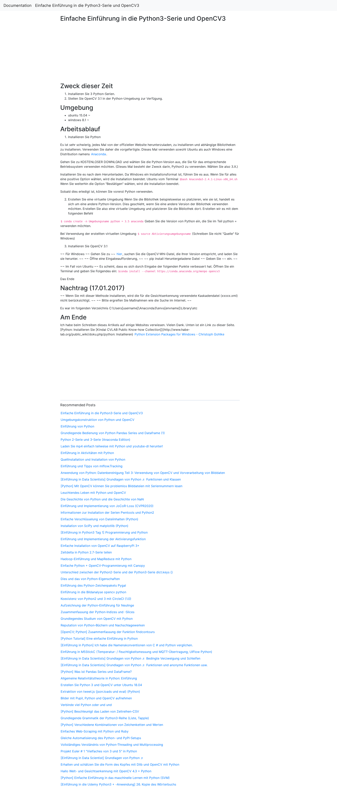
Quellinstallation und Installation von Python (93, 459)
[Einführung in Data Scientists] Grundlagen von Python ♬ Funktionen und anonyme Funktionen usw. (134, 665)
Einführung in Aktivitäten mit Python (87, 453)
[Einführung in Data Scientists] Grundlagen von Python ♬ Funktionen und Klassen (121, 479)
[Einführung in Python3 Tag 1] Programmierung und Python (104, 532)
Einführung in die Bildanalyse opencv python (93, 592)
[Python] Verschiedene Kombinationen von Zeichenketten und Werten (112, 725)
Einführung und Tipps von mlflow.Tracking (91, 466)
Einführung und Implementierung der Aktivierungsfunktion (103, 539)
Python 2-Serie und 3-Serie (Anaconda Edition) (95, 440)
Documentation (18, 5)
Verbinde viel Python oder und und (86, 705)
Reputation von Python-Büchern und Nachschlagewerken (103, 625)
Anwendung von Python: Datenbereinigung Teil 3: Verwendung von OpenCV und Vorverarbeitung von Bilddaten (143, 473)
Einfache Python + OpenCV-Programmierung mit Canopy (103, 565)
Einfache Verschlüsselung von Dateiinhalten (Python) (99, 519)
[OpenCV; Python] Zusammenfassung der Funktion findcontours (108, 632)
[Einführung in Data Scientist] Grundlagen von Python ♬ (102, 758)
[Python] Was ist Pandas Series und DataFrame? (96, 672)
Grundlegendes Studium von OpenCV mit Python (97, 619)
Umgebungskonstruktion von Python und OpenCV (97, 420)
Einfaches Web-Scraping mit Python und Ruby (95, 731)
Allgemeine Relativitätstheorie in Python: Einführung (99, 678)
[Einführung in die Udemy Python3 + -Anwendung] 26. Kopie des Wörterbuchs (118, 784)
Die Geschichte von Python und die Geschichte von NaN (102, 499)
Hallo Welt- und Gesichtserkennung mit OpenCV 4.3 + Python (106, 771)
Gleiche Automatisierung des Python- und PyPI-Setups (101, 738)
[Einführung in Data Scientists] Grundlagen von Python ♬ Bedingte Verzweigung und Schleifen (130, 658)
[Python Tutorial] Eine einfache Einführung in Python (99, 638)
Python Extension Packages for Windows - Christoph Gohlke (179, 334)
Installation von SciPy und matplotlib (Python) (94, 526)
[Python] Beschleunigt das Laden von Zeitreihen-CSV (100, 711)
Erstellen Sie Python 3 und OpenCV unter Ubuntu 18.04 (101, 685)
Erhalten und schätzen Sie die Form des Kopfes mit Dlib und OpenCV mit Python (120, 764)
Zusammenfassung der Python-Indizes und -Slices (97, 612)
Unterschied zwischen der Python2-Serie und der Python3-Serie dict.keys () (117, 572)
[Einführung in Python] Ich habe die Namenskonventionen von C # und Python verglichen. (127, 645)
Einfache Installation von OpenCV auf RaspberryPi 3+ (100, 546)
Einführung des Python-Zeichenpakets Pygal (93, 585)
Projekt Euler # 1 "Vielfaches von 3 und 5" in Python (99, 751)
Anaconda (98, 154)
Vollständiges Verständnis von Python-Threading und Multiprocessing (112, 745)
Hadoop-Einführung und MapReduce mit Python (96, 559)
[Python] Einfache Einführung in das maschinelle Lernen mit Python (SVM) (115, 778)
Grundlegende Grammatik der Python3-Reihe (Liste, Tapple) (105, 718)
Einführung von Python (77, 426)
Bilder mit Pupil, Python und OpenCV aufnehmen (96, 698)
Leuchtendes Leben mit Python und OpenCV (93, 493)
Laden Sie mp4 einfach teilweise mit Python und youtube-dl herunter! (112, 446)
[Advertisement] (273, 182)
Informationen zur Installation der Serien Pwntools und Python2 (107, 512)
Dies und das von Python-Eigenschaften (90, 579)
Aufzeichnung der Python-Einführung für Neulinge (97, 605)
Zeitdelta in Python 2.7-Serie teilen (86, 552)
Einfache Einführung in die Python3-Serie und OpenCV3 (87, 5)
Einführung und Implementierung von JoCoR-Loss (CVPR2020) (107, 506)
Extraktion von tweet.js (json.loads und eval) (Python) (100, 691)
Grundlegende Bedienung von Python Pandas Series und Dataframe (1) (113, 433)
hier (119, 254)
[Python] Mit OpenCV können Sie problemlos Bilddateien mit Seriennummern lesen (121, 486)
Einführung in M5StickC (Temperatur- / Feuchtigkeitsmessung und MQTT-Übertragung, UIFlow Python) (136, 652)
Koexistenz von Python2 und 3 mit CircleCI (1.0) (96, 599)
